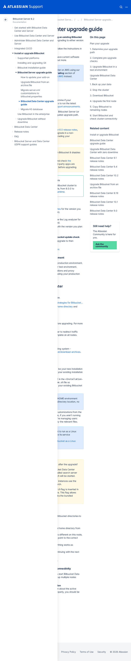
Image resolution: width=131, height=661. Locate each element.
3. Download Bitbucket (102, 95)
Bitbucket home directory (59, 306)
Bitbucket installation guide (32, 67)
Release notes (21, 131)
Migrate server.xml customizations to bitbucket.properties (31, 93)
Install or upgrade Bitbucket (29, 53)
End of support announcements (63, 106)
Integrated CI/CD (23, 48)
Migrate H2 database (32, 109)
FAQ (16, 136)
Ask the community (102, 245)
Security (101, 651)
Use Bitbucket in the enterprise (34, 114)
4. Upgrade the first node (103, 101)
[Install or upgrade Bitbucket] (78, 19)
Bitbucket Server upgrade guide (35, 72)
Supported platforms (28, 58)
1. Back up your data (100, 84)
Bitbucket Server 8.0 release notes (59, 129)
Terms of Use (86, 651)
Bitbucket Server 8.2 (23, 18)
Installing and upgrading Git (32, 62)
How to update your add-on (35, 77)
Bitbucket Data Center (26, 126)
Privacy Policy (68, 651)
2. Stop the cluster (99, 89)
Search (121, 7)
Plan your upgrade (99, 43)
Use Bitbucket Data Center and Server (34, 35)
